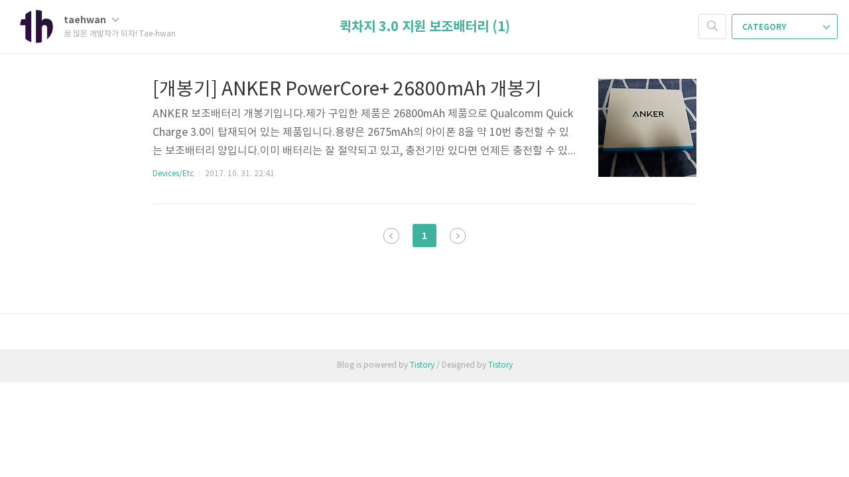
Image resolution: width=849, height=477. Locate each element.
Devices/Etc (173, 174)
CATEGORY (765, 27)
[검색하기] (712, 26)
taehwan (86, 20)
